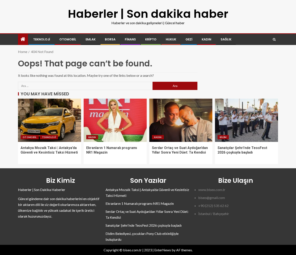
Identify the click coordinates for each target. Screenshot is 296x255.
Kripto (150, 39)
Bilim (223, 137)
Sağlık (226, 39)
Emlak (91, 39)
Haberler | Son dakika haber (148, 14)
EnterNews (162, 250)
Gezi (188, 39)
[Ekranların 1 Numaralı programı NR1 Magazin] (115, 120)
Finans (130, 39)
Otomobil (67, 39)
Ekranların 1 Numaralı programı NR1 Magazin (140, 203)
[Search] (274, 39)
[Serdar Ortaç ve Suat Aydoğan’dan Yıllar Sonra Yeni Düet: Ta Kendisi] (180, 120)
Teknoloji (41, 39)
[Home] (23, 39)
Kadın (206, 39)
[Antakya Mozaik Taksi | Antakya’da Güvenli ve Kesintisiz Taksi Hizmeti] (49, 120)
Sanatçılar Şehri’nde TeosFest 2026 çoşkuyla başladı (144, 225)
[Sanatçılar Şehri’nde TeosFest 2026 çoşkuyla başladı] (246, 120)
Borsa (110, 39)
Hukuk (171, 39)
